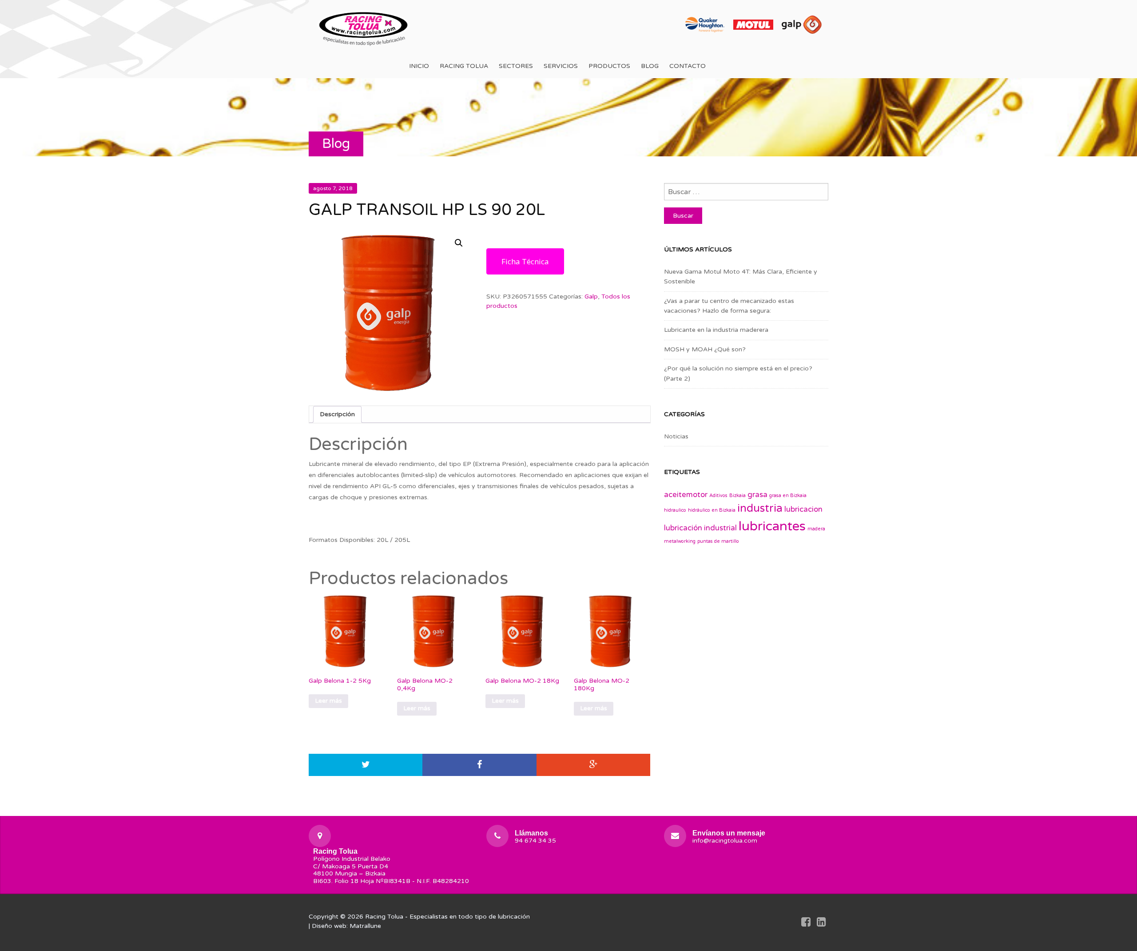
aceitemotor (686, 494)
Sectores (516, 66)
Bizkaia (737, 495)
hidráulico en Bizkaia (711, 510)
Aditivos (718, 495)
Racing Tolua (464, 66)
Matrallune (365, 926)
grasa (757, 494)
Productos (609, 66)
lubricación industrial (700, 528)
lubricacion (803, 509)
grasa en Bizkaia (788, 495)
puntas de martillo (718, 541)
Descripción (337, 414)
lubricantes (772, 526)
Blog (650, 66)
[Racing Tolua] (364, 27)
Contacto (687, 66)
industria (760, 508)
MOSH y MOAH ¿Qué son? (705, 349)
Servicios (561, 66)
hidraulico (675, 510)
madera (816, 529)
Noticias (676, 436)
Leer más (328, 700)
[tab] (337, 414)
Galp (591, 296)
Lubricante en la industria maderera (716, 330)
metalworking (680, 541)
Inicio (419, 66)
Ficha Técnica (525, 261)
